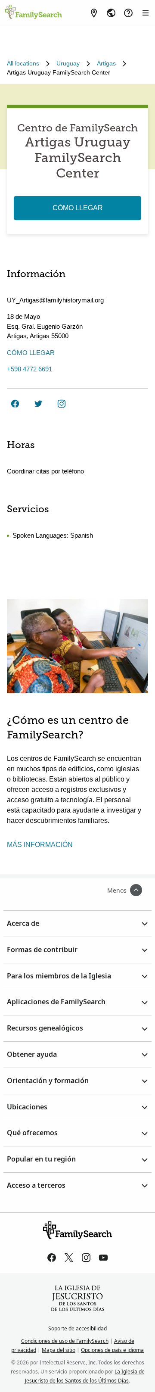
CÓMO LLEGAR (78, 208)
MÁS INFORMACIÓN (40, 844)
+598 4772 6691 (29, 369)
